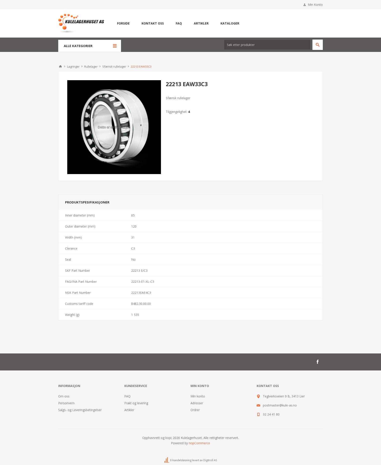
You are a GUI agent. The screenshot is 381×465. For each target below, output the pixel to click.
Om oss (63, 396)
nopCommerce (199, 443)
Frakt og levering (136, 403)
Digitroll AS (210, 460)
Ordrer (195, 410)
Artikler (129, 410)
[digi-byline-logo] (167, 460)
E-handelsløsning (180, 460)
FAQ (127, 396)
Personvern (66, 403)
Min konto (197, 396)
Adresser (196, 403)
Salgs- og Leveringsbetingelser (80, 410)
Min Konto (315, 4)
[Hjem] (60, 66)
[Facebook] (317, 361)
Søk (317, 45)
